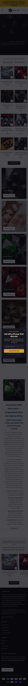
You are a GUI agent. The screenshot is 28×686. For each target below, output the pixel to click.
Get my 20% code (14, 351)
